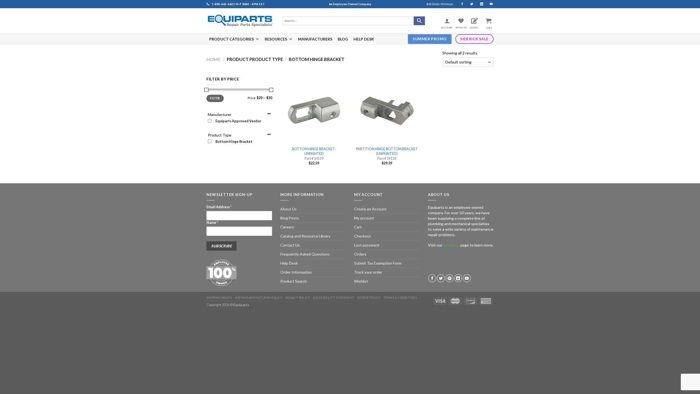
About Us (288, 209)
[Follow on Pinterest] (450, 278)
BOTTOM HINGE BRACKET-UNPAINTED (314, 151)
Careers (287, 227)
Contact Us (290, 245)
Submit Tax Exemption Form (377, 263)
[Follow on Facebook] (460, 4)
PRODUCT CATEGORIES (231, 39)
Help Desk (289, 263)
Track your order (368, 272)
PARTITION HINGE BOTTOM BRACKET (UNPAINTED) (387, 151)
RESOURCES (276, 39)
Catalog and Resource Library (305, 236)
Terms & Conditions (400, 297)
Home (213, 59)
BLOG (343, 39)
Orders (360, 254)
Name (212, 223)
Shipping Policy (219, 297)
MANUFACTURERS (315, 39)
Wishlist (361, 281)
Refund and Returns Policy (258, 297)
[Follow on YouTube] (489, 4)
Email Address (219, 207)
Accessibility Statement (333, 297)
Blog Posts (289, 218)
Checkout (362, 236)
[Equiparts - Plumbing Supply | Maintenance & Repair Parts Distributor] (240, 20)
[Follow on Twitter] (469, 4)
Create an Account (370, 209)
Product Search (293, 281)
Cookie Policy (369, 297)
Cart (358, 227)
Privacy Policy (297, 297)
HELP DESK (364, 39)
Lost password (366, 245)
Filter (215, 98)
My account (364, 218)
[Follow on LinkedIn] (479, 4)
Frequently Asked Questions (305, 254)
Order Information (296, 272)
